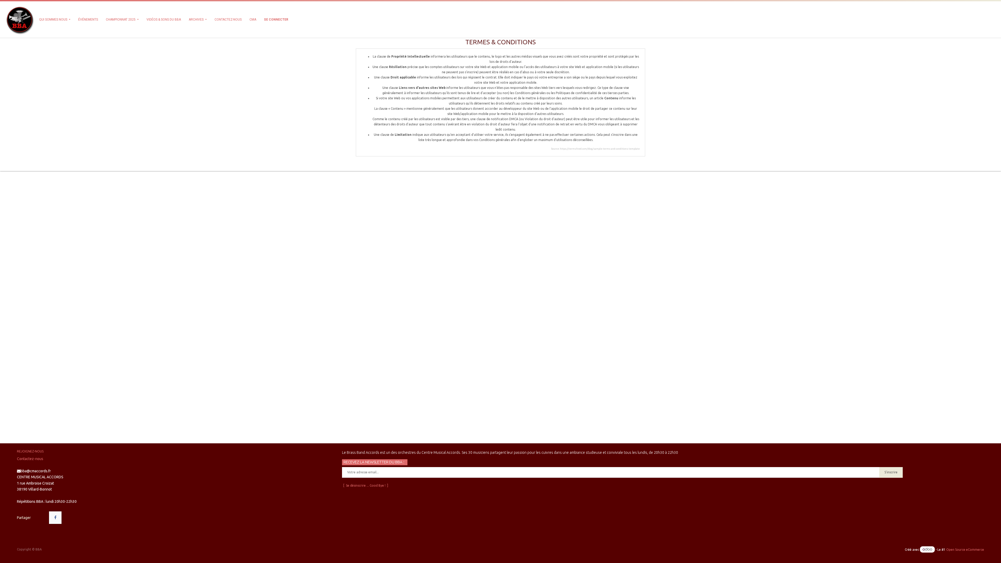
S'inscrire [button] (891, 472)
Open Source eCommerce (965, 549)
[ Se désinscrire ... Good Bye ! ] (365, 485)
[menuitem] (88, 19)
